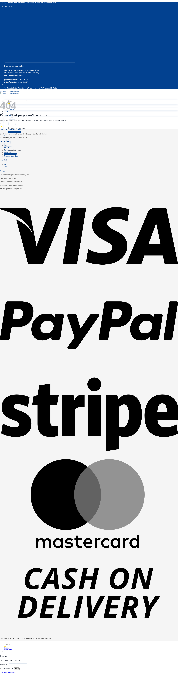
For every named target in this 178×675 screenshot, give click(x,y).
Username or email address (10, 660)
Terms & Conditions (11, 156)
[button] (8, 6)
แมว (5, 167)
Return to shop (14, 132)
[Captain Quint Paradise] (9, 92)
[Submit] (1, 126)
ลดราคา (7, 150)
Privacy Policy (9, 152)
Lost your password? (7, 672)
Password (4, 664)
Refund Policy (9, 154)
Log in (17, 669)
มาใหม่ (6, 148)
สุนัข (5, 164)
